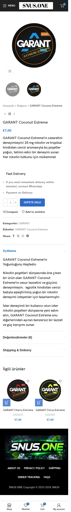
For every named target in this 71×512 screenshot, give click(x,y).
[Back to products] (9, 114)
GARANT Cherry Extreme (18, 410)
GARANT (24, 223)
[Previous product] (5, 114)
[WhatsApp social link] (23, 236)
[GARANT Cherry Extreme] (18, 391)
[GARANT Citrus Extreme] (50, 391)
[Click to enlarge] (10, 71)
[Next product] (14, 114)
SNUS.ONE (16, 487)
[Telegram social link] (27, 236)
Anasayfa (8, 105)
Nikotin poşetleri (15, 273)
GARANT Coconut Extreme (31, 229)
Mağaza (22, 105)
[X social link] (18, 236)
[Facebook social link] (13, 236)
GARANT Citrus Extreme (50, 410)
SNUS (55, 487)
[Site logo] (36, 5)
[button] (6, 402)
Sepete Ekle (32, 202)
